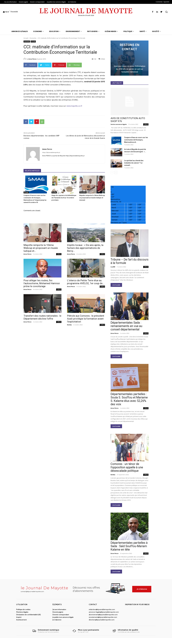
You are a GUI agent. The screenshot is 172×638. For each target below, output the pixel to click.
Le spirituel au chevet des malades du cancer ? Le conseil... (133, 163)
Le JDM (113, 267)
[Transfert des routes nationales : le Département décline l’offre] (42, 303)
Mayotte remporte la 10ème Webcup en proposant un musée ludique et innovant (92, 197)
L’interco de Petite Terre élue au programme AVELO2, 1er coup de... (85, 282)
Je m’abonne (57, 620)
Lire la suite (116, 285)
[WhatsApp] (42, 121)
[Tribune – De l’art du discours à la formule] (129, 243)
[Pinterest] (36, 121)
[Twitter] (161, 11)
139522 (59, 254)
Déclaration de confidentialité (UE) (28, 615)
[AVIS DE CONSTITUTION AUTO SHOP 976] (129, 101)
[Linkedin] (157, 11)
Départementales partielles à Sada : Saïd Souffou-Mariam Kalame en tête (129, 546)
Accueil (26, 38)
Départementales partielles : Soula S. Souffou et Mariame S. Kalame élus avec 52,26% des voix (129, 399)
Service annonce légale (119, 124)
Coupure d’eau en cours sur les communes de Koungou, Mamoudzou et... (136, 140)
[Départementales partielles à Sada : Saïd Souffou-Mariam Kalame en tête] (129, 526)
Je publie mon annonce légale (63, 617)
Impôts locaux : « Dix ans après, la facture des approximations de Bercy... (85, 248)
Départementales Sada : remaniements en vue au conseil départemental (126, 326)
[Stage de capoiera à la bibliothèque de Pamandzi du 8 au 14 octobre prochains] (64, 184)
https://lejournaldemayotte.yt (51, 152)
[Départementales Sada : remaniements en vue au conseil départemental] (129, 306)
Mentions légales (22, 612)
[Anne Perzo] (25, 59)
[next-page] (115, 172)
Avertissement (21, 620)
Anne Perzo (32, 59)
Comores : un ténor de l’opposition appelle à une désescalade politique (127, 467)
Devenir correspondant (61, 615)
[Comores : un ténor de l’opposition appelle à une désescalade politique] (129, 447)
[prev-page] (112, 172)
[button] (166, 12)
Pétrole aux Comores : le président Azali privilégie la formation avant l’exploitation (85, 318)
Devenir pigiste (58, 612)
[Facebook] (152, 11)
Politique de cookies (23, 609)
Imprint (18, 617)
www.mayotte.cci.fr (74, 106)
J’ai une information (59, 609)
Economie (33, 38)
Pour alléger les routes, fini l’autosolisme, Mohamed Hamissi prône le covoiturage (42, 283)
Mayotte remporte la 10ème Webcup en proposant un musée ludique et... (41, 248)
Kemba (69, 325)
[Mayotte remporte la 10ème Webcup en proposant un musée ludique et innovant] (92, 184)
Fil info (33, 41)
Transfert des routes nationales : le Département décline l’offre (42, 317)
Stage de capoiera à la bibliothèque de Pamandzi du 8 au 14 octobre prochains (63, 197)
